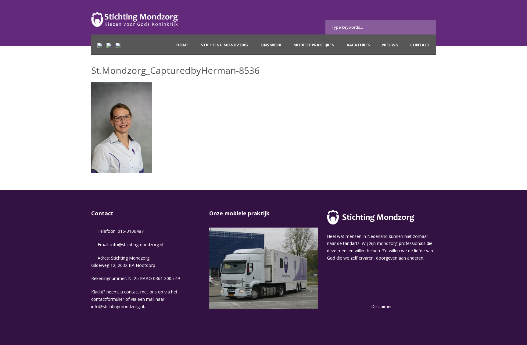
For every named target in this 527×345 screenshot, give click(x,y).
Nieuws (390, 45)
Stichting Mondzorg (224, 45)
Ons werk (270, 45)
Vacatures (358, 45)
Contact (420, 45)
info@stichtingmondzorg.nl (136, 244)
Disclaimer (381, 306)
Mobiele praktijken (314, 45)
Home (182, 45)
